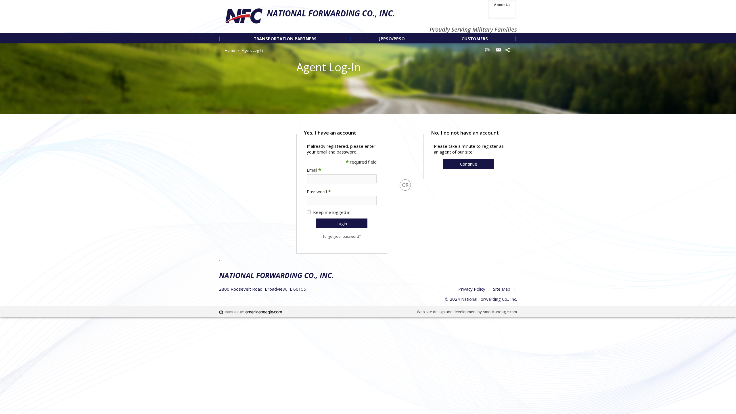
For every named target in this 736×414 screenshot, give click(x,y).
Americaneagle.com (500, 311)
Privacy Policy (471, 289)
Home (230, 50)
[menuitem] (285, 38)
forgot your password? (342, 236)
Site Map (501, 289)
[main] (405, 190)
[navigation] (368, 38)
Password (319, 191)
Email (314, 170)
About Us (502, 4)
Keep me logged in (331, 212)
